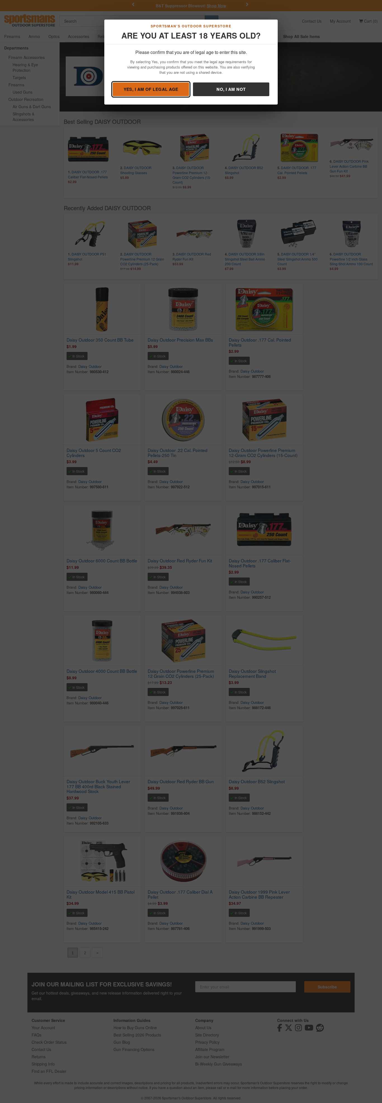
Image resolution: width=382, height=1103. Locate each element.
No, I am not (231, 89)
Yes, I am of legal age (151, 89)
